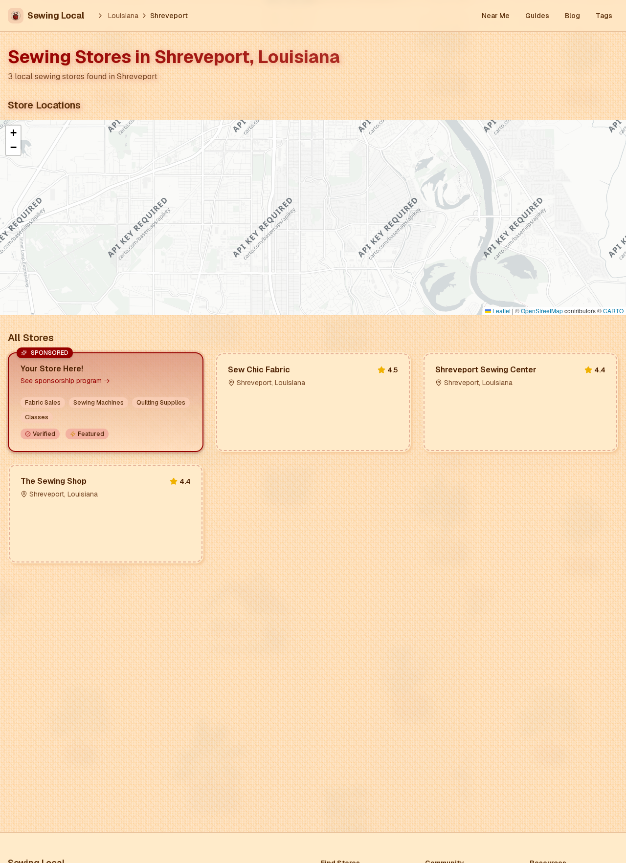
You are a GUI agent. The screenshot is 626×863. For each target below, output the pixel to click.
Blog (572, 15)
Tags (604, 15)
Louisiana (123, 15)
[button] (13, 133)
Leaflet (501, 310)
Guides (537, 15)
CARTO (613, 310)
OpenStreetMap (542, 310)
